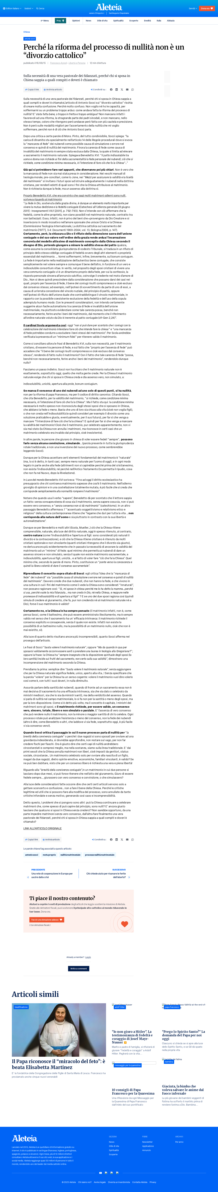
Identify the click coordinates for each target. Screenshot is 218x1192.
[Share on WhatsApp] (132, 89)
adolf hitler (120, 1007)
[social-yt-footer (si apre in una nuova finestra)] (100, 1172)
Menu (46, 20)
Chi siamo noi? (85, 1182)
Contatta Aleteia (139, 1182)
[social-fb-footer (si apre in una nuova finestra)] (106, 1172)
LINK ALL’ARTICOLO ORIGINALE (42, 828)
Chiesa (26, 31)
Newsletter (147, 1142)
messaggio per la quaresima (127, 1065)
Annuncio (146, 1150)
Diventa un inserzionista (119, 1182)
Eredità (147, 20)
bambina (169, 1061)
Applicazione (148, 1146)
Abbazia (170, 20)
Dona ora (205, 8)
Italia (159, 20)
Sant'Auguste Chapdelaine (119, 13)
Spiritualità (118, 20)
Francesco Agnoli (58, 63)
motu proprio (49, 854)
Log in (88, 957)
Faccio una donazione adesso (45, 919)
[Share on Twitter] (122, 89)
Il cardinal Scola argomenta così (44, 325)
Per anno (179, 1142)
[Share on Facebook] (111, 89)
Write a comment (78, 968)
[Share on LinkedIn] (116, 89)
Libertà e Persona (77, 63)
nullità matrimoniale (70, 854)
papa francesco (172, 1007)
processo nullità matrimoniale (99, 854)
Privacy (153, 1182)
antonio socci (31, 854)
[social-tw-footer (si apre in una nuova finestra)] (111, 1172)
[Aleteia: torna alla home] (109, 6)
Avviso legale (100, 1182)
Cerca (41, 8)
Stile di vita (102, 20)
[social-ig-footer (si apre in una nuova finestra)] (117, 1172)
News (88, 20)
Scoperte (133, 20)
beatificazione (21, 1007)
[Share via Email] (127, 89)
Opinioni (76, 20)
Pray (59, 20)
